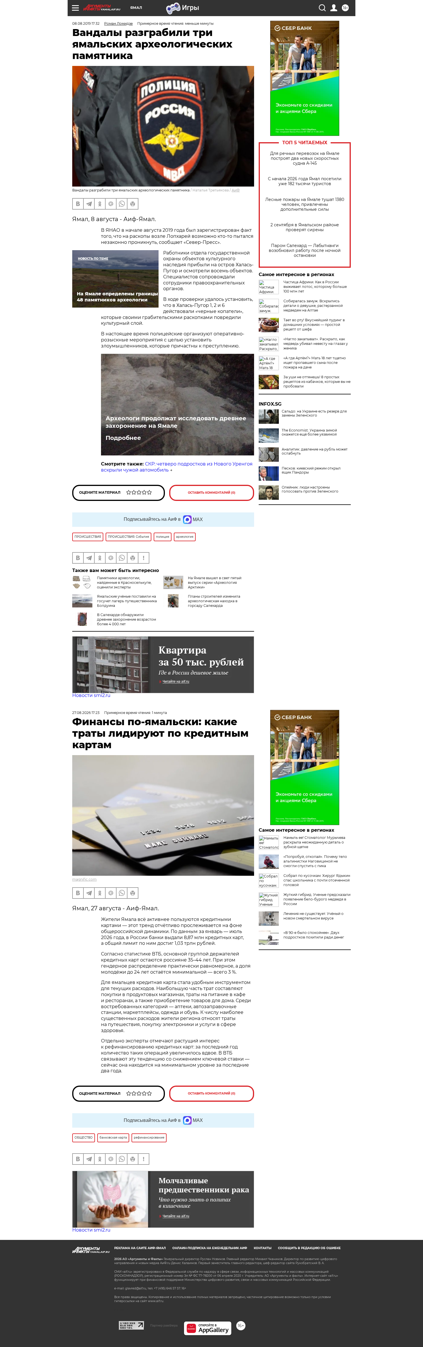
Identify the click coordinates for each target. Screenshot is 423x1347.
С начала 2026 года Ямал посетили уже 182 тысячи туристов (305, 181)
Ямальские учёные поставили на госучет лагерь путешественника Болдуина (127, 601)
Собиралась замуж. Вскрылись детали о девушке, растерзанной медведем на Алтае (313, 305)
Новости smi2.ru (91, 695)
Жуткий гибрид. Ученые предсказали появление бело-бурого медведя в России (316, 899)
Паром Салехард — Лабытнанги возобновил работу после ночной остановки (305, 250)
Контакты (262, 1248)
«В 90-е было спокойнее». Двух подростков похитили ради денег (313, 934)
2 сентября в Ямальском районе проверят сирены (304, 227)
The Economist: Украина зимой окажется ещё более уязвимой (309, 432)
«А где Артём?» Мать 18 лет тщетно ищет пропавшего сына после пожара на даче (314, 362)
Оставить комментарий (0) (211, 493)
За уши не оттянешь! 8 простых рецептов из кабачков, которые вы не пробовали (316, 381)
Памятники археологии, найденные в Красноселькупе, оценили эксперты (124, 582)
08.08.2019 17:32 (86, 23)
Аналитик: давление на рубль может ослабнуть (315, 451)
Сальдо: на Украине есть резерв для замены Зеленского (314, 413)
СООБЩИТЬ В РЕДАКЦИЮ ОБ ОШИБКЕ (309, 1248)
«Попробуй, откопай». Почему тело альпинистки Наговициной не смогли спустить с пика (315, 861)
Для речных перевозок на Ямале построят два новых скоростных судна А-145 (305, 158)
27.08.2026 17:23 (86, 712)
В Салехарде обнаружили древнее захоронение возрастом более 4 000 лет (126, 619)
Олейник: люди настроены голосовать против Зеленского (310, 489)
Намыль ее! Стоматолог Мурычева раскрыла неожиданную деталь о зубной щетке (314, 842)
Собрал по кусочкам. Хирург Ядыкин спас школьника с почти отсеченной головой (316, 880)
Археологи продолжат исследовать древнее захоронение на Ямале (176, 422)
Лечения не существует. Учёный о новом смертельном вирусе (313, 915)
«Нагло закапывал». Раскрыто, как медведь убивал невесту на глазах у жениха (315, 343)
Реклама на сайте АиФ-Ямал (140, 1248)
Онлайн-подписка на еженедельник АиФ (209, 1248)
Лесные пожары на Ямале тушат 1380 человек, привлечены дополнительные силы (304, 204)
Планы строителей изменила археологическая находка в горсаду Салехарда (214, 601)
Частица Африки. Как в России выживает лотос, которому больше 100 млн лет (315, 286)
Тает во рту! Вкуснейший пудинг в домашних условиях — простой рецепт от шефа (314, 324)
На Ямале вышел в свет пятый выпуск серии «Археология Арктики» (214, 582)
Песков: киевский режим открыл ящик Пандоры (311, 470)
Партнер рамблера (164, 1325)
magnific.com (84, 879)
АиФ (236, 190)
